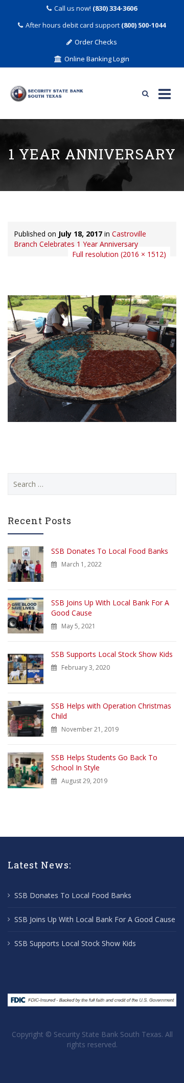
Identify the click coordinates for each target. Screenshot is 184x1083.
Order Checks (96, 41)
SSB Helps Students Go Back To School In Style (104, 762)
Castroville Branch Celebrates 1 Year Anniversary (80, 239)
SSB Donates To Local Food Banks (109, 551)
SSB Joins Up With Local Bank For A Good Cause (110, 608)
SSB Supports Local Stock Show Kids (112, 654)
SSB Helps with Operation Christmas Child (111, 711)
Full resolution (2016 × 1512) (119, 254)
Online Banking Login (96, 58)
